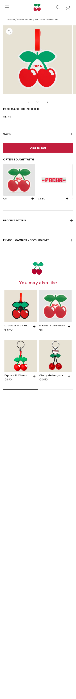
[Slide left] (28, 102)
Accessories (25, 19)
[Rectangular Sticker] (54, 180)
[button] (7, 7)
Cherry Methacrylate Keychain (56, 375)
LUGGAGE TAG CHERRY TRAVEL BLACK (27, 325)
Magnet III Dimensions (52, 325)
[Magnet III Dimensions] (19, 180)
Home (11, 19)
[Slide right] (47, 102)
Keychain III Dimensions (17, 375)
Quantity (7, 134)
